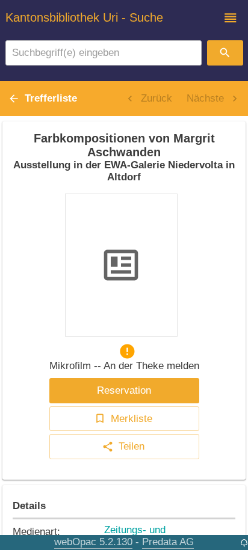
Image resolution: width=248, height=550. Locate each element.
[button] (230, 18)
